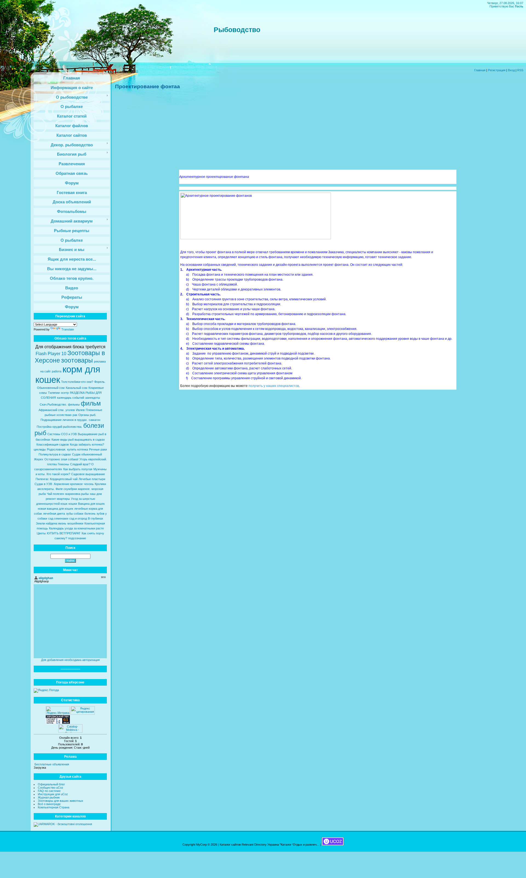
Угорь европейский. (93, 459)
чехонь (89, 484)
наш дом (96, 493)
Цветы (41, 533)
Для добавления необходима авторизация (70, 660)
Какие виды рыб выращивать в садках (78, 439)
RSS (520, 70)
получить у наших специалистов (273, 386)
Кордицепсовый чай (64, 479)
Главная (479, 70)
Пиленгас (42, 479)
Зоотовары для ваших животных (60, 800)
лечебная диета (54, 513)
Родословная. (56, 449)
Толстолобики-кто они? (77, 381)
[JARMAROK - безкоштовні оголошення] (63, 824)
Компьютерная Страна (53, 807)
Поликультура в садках (55, 454)
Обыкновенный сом (51, 387)
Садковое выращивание (88, 474)
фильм (91, 403)
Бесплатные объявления (52, 764)
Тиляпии (54, 392)
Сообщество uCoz (50, 787)
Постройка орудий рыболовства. (59, 426)
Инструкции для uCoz (53, 794)
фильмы (74, 404)
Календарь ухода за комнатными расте (76, 528)
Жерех (38, 459)
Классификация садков (52, 444)
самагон (94, 419)
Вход (511, 70)
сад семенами (58, 518)
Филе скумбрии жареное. (73, 489)
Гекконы (63, 464)
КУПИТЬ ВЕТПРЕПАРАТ (64, 533)
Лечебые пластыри (92, 479)
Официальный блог (51, 784)
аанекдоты (92, 397)
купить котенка (77, 449)
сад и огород (78, 518)
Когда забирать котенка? (87, 444)
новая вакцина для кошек (55, 508)
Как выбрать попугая (77, 469)
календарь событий (70, 397)
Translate (67, 329)
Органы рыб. (87, 415)
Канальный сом (76, 387)
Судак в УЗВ (43, 484)
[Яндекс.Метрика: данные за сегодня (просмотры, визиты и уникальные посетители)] (58, 710)
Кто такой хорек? (58, 474)
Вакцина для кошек (91, 503)
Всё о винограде (49, 804)
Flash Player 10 (51, 353)
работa (56, 371)
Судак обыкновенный (87, 454)
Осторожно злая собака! (61, 459)
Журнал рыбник (49, 797)
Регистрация (496, 70)
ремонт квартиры (58, 498)
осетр (65, 392)
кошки (72, 503)
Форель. (99, 381)
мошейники (75, 523)
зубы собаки (74, 513)
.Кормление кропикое (68, 484)
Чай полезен (55, 493)
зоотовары (77, 360)
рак (75, 415)
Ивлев (80, 410)
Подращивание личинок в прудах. (64, 419)
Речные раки (98, 449)
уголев (70, 410)
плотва (52, 464)
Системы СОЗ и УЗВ (62, 434)
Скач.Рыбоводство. (53, 404)
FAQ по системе (49, 791)
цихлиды (40, 449)
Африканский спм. (51, 410)
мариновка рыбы (77, 493)
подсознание (77, 538)
